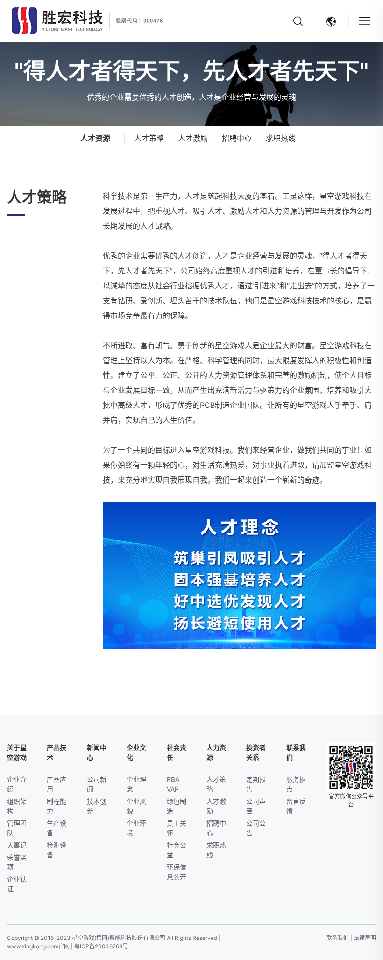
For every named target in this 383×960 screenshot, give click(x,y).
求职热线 (281, 138)
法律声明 (365, 937)
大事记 (17, 845)
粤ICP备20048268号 (101, 946)
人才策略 (149, 138)
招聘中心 (237, 138)
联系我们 (337, 937)
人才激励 (193, 138)
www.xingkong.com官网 (38, 946)
